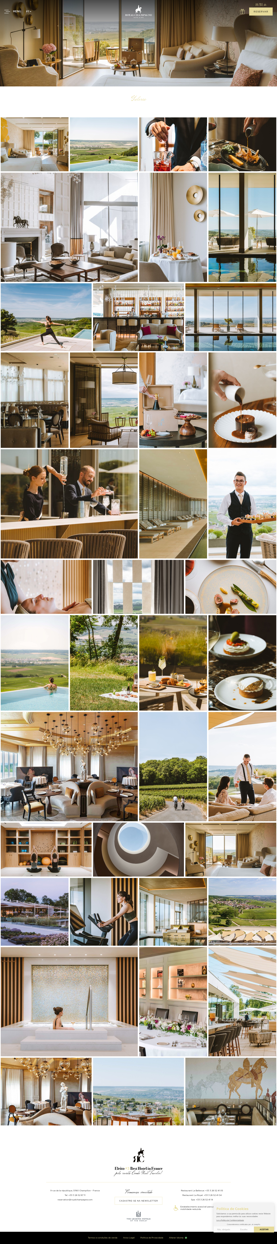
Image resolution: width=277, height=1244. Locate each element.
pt (27, 11)
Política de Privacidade (151, 1238)
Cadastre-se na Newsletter (138, 1201)
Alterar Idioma (176, 1238)
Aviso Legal (129, 1238)
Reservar (261, 12)
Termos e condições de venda (102, 1238)
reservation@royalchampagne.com (75, 1200)
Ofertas (242, 11)
